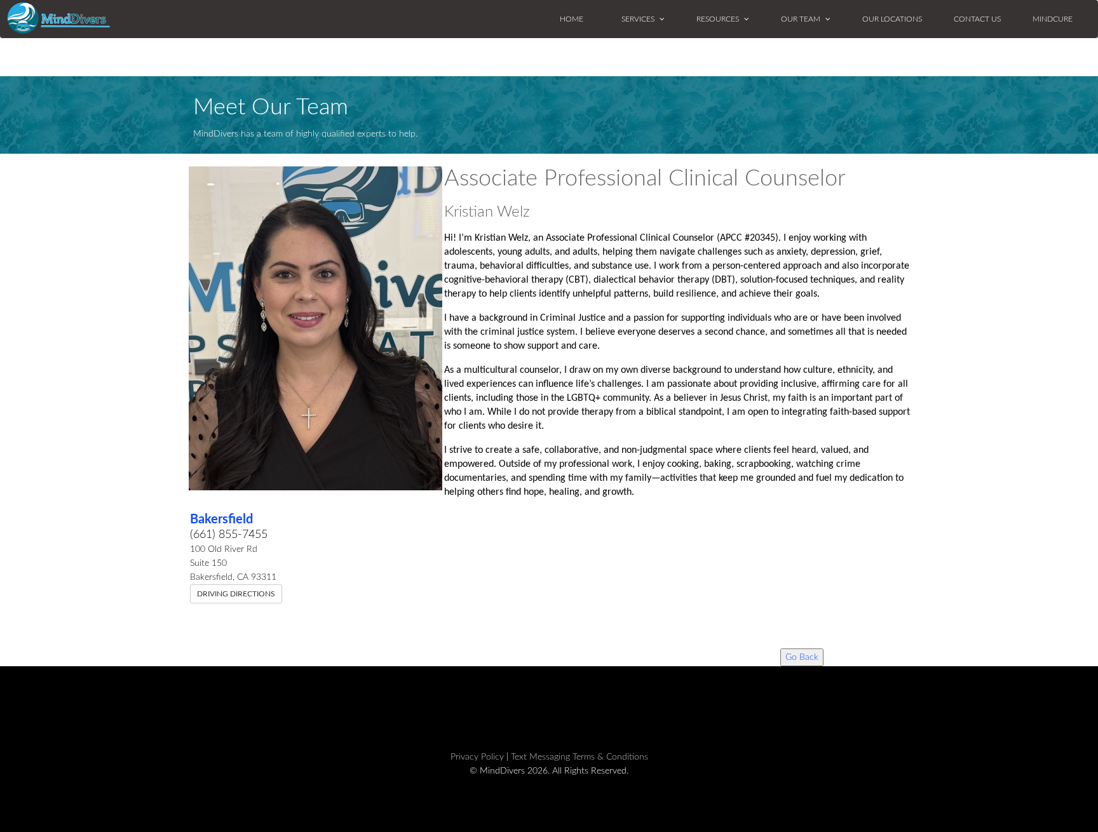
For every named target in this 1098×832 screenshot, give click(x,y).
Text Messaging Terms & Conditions (579, 757)
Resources (718, 19)
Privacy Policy (477, 757)
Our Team (801, 19)
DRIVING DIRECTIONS (236, 594)
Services (638, 19)
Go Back (801, 657)
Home (571, 19)
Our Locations (892, 19)
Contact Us (977, 19)
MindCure (1053, 19)
